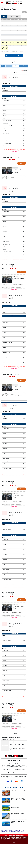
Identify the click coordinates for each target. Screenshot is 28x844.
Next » (15, 72)
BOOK (21, 163)
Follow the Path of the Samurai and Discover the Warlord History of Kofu (18, 799)
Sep (11, 16)
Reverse (24, 12)
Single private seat (13, 748)
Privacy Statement (4, 839)
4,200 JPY (3, 43)
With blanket (19, 749)
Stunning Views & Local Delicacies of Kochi (18, 822)
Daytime (11, 742)
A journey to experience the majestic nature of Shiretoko (18, 806)
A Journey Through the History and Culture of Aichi (18, 791)
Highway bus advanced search (14, 55)
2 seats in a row (13, 744)
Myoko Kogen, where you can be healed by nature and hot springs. (17, 814)
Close (14, 842)
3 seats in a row (20, 744)
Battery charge (21, 748)
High (16, 65)
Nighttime (16, 742)
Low (9, 65)
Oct (17, 16)
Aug (4, 16)
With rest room (13, 749)
